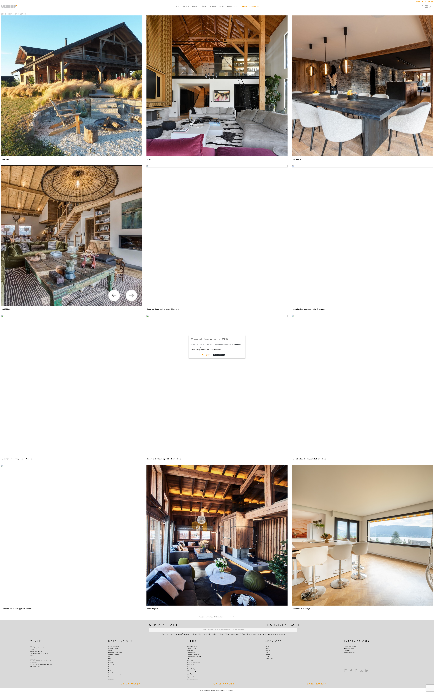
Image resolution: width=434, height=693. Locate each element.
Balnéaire (190, 675)
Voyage (189, 673)
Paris (109, 671)
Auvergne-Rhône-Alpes (214, 617)
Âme (204, 6)
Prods (186, 6)
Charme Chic (191, 652)
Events (195, 6)
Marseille (111, 663)
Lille (109, 656)
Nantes (110, 667)
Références (232, 6)
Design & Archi (191, 648)
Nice (109, 669)
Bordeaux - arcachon (115, 652)
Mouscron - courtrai (114, 675)
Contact (347, 650)
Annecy (110, 650)
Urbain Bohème (192, 667)
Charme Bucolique (193, 654)
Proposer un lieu (349, 648)
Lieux (177, 6)
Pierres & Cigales (192, 669)
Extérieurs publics (192, 679)
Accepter (206, 355)
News (221, 6)
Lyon (109, 661)
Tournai (110, 677)
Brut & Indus (190, 661)
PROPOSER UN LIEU (250, 6)
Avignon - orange (113, 648)
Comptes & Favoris (350, 646)
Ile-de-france (112, 673)
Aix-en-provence (113, 646)
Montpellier (111, 665)
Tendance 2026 (192, 646)
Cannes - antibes (113, 654)
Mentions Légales (349, 652)
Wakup (202, 617)
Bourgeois (190, 650)
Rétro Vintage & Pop (193, 663)
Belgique (111, 679)
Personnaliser (219, 355)
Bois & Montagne (192, 671)
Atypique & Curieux (193, 677)
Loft (188, 658)
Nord (109, 658)
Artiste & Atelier (191, 665)
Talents (212, 6)
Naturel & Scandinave (194, 656)
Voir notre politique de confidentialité (206, 350)
